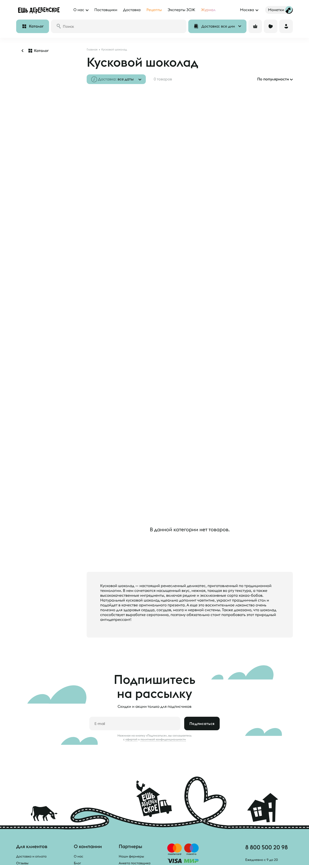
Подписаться (202, 723)
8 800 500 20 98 (266, 847)
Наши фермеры (131, 856)
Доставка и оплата (31, 856)
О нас (78, 856)
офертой (131, 739)
